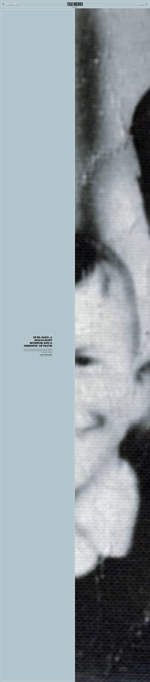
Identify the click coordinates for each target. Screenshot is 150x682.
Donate (17, 4)
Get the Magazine (9, 4)
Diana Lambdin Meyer (46, 354)
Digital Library (141, 4)
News (51, 334)
